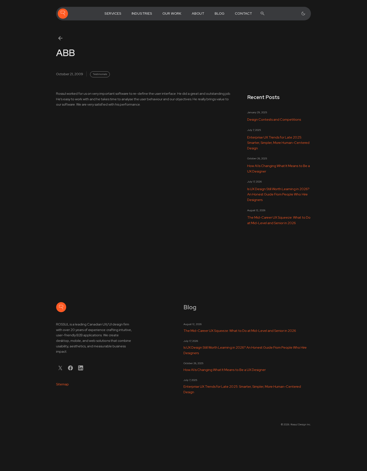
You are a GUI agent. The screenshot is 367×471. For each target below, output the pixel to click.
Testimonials (100, 74)
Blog (220, 13)
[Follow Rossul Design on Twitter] (60, 368)
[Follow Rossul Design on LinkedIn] (80, 368)
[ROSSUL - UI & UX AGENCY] (61, 307)
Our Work (172, 13)
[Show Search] (262, 13)
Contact (243, 13)
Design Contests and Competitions (274, 119)
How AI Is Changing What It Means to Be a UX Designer (278, 169)
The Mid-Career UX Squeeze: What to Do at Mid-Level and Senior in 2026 (279, 220)
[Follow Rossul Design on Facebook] (70, 368)
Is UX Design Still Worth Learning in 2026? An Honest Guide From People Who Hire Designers (278, 194)
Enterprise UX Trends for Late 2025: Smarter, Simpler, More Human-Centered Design (278, 142)
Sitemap (62, 384)
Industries (142, 13)
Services (112, 13)
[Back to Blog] (60, 38)
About (198, 13)
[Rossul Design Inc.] (63, 13)
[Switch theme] (303, 13)
